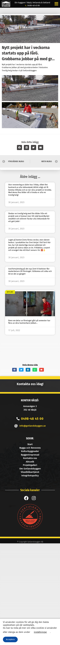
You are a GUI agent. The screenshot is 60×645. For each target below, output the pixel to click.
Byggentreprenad (30, 454)
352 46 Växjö (30, 409)
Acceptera (10, 639)
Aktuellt (30, 461)
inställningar (40, 632)
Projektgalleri (30, 465)
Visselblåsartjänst (30, 472)
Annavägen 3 (30, 406)
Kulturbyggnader (30, 451)
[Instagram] (34, 498)
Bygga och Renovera (30, 447)
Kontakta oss (30, 458)
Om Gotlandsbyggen (30, 468)
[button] (19, 147)
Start (30, 444)
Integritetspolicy (30, 475)
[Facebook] (26, 498)
